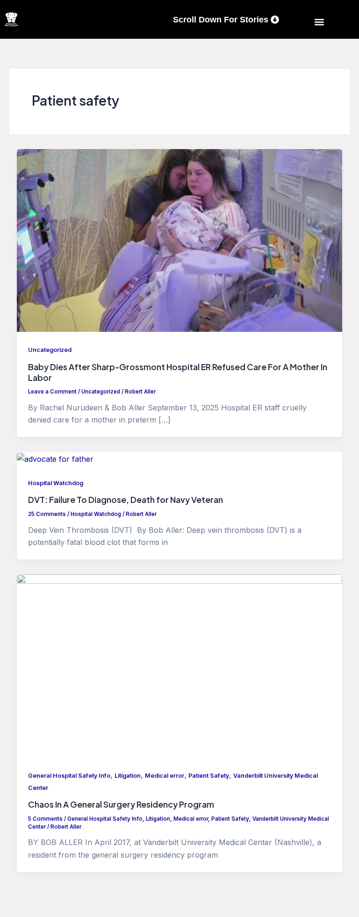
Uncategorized (50, 349)
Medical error (164, 775)
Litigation (128, 775)
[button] (319, 21)
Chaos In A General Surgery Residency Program (121, 804)
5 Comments (45, 819)
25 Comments (47, 514)
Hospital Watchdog (55, 483)
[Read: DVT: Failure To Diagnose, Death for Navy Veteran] (55, 458)
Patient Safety (208, 775)
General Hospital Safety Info (69, 775)
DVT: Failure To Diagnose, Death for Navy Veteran (125, 499)
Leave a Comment (52, 391)
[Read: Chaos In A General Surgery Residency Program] (179, 665)
